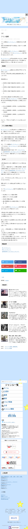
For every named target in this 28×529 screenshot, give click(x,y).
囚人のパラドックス (14, 289)
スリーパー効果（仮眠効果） (11, 346)
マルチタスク (12, 312)
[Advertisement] (14, 7)
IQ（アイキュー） (12, 42)
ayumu (7, 280)
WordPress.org (4, 499)
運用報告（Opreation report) (10, 511)
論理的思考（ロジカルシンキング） (13, 151)
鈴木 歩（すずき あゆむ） (9, 422)
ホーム (15, 510)
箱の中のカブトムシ (6, 484)
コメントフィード (5, 497)
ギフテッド (3, 487)
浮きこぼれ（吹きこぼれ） (15, 335)
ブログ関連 (10, 510)
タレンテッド (4, 479)
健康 (19, 510)
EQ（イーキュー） (13, 146)
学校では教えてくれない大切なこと (14, 522)
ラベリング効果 (8, 348)
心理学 (22, 511)
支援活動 (23, 510)
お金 (18, 509)
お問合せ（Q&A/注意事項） (10, 509)
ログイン (3, 494)
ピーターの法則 (12, 301)
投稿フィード (4, 496)
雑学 (3, 277)
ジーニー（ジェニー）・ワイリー (17, 324)
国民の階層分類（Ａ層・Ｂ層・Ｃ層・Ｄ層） (12, 476)
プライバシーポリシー (17, 513)
